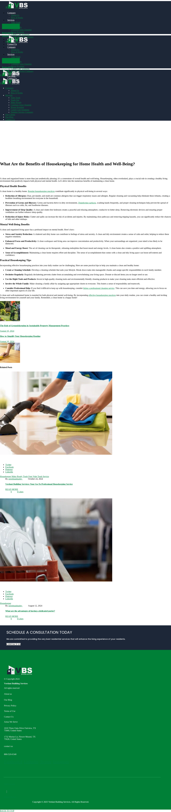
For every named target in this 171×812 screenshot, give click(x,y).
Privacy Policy (10, 797)
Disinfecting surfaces (87, 203)
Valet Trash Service (41, 476)
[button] (11, 26)
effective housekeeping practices (102, 295)
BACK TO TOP (7, 811)
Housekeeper (6, 476)
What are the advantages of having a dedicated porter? (30, 611)
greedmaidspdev (15, 479)
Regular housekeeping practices (41, 191)
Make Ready (17, 476)
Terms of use (9, 784)
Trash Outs (28, 476)
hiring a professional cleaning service (98, 288)
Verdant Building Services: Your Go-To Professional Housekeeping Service (39, 484)
